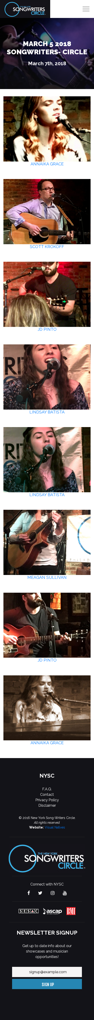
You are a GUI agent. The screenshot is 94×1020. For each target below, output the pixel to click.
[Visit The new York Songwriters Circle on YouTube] (64, 893)
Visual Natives (55, 827)
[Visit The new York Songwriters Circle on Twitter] (40, 893)
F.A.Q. (47, 789)
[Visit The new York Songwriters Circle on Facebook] (29, 893)
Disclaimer (47, 805)
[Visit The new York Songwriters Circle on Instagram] (52, 893)
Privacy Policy (47, 800)
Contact (47, 794)
